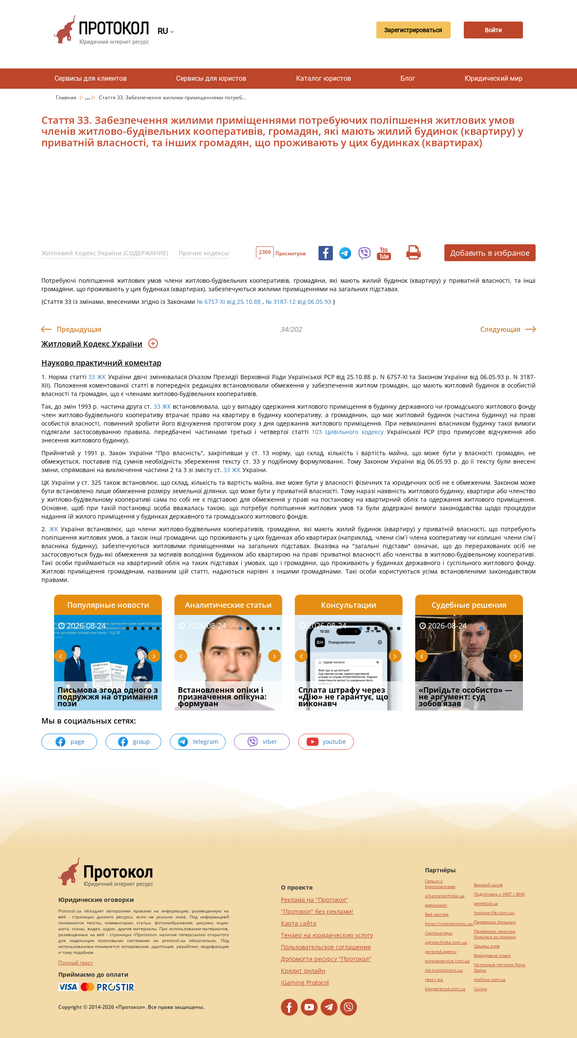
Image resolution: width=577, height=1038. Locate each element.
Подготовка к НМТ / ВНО (499, 894)
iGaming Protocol (305, 982)
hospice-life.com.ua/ (494, 912)
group (141, 742)
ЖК (101, 377)
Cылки (480, 989)
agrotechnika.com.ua (446, 942)
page (77, 742)
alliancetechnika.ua (445, 896)
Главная (67, 97)
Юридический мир (494, 78)
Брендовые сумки (492, 955)
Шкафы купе (487, 946)
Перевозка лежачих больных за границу (495, 934)
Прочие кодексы (204, 253)
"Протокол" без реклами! (317, 911)
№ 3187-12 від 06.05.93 (298, 302)
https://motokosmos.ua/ (449, 923)
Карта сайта (298, 923)
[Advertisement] (244, 199)
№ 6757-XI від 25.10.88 (229, 302)
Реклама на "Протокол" (314, 900)
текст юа (434, 979)
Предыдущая (79, 329)
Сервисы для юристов (211, 78)
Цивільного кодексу (354, 432)
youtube (334, 742)
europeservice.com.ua (447, 961)
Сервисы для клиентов (90, 78)
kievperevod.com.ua (445, 989)
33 (92, 377)
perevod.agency (441, 951)
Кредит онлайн (303, 971)
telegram (205, 742)
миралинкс (436, 905)
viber (270, 742)
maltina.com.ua (490, 979)
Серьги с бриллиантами (440, 883)
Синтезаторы (438, 933)
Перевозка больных (495, 922)
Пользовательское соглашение (326, 947)
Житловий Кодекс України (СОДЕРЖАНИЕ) (104, 253)
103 (317, 432)
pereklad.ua (486, 903)
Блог (407, 78)
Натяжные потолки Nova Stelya (499, 967)
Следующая (500, 329)
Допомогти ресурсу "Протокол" (326, 959)
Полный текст (75, 962)
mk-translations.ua (444, 970)
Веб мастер (437, 914)
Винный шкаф (488, 885)
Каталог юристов (323, 78)
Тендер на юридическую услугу (327, 935)
